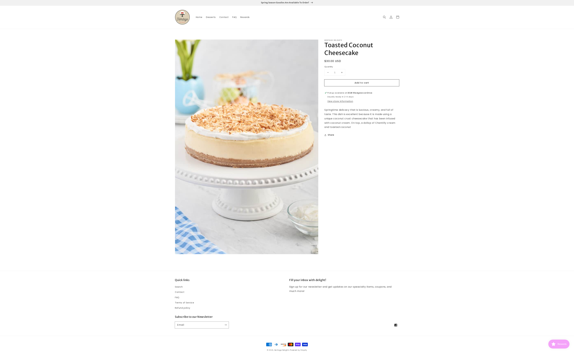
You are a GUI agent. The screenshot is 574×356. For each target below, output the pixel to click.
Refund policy (182, 307)
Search (179, 286)
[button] (384, 17)
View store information (340, 101)
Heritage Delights (282, 350)
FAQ (177, 297)
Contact (179, 292)
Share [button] (331, 134)
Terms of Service (184, 302)
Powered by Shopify (298, 350)
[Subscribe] (225, 325)
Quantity (328, 66)
